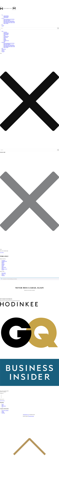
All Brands (3, 260)
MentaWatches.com (26, 414)
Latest (3, 274)
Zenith (3, 269)
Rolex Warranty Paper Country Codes (9, 22)
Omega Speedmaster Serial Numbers (9, 19)
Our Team (3, 25)
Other (4, 41)
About (3, 411)
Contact (3, 51)
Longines (3, 263)
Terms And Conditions (5, 410)
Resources (3, 18)
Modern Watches (6, 16)
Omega (3, 265)
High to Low (4, 273)
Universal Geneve (6, 40)
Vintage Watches (6, 15)
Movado (3, 264)
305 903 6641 (2, 400)
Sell (2, 24)
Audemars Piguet (6, 36)
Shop (2, 31)
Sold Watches (4, 49)
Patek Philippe (6, 37)
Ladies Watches (6, 17)
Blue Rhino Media (31, 416)
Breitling (5, 39)
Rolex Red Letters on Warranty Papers (9, 21)
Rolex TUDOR (6, 23)
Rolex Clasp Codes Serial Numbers (9, 20)
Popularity (3, 275)
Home (3, 404)
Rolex (4, 35)
